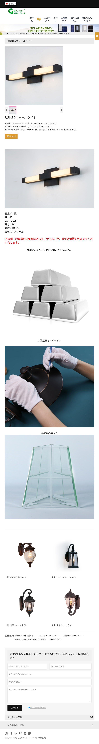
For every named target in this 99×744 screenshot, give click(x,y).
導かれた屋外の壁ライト (25, 635)
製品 (39, 18)
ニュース (47, 19)
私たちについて (87, 19)
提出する (15, 708)
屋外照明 (23, 33)
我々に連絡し (75, 19)
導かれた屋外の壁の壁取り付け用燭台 (30, 639)
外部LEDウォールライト (73, 635)
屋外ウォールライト (38, 33)
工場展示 (64, 19)
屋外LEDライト (56, 639)
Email (11, 136)
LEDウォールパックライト (49, 635)
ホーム (32, 19)
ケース (55, 19)
